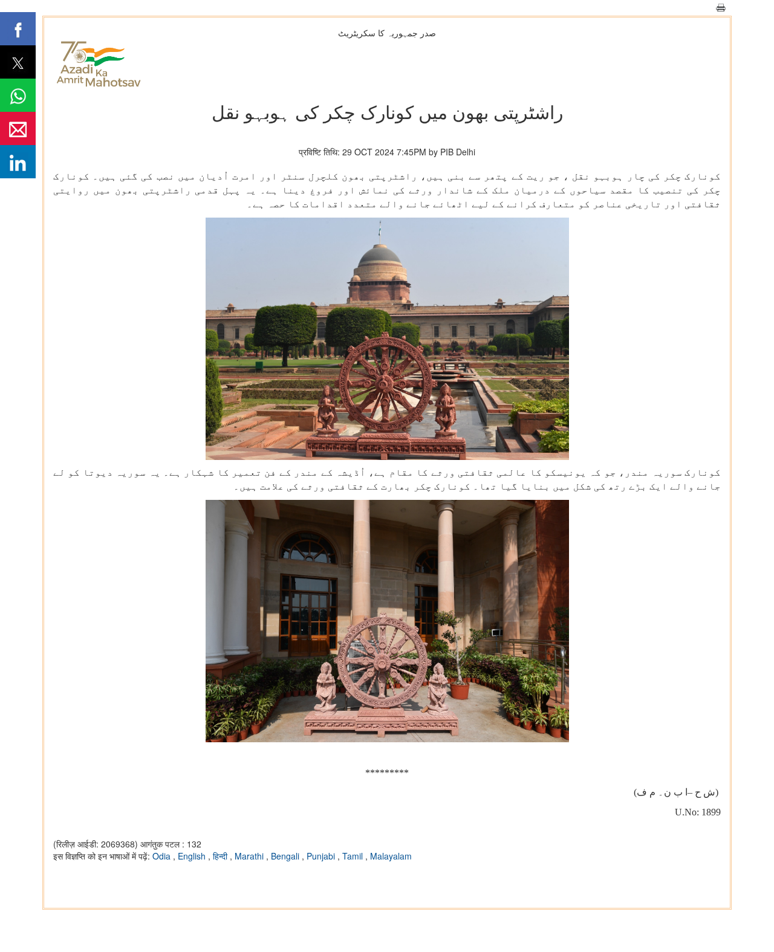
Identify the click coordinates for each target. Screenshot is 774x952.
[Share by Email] (18, 128)
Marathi (250, 856)
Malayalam (391, 856)
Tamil (353, 856)
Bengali (286, 856)
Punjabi (322, 856)
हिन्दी (221, 856)
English (193, 856)
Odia (162, 856)
